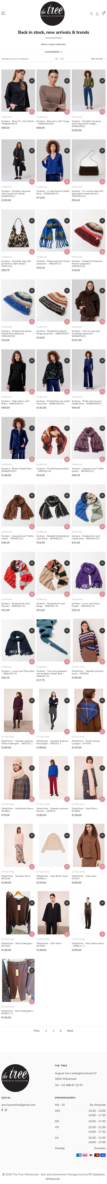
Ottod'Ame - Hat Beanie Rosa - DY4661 (17, 809)
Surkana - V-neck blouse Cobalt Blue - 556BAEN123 (53, 192)
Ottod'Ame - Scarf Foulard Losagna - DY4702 (85, 742)
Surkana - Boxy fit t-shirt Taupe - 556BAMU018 (53, 122)
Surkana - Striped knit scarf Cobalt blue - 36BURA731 (86, 537)
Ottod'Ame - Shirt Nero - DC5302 (50, 944)
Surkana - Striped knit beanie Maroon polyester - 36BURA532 (87, 263)
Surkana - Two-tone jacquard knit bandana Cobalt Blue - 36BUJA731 (52, 673)
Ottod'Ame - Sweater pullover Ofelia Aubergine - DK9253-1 (17, 742)
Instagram (6, 1110)
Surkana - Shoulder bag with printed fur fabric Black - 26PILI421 (16, 263)
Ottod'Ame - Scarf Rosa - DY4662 (85, 809)
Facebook (2, 1110)
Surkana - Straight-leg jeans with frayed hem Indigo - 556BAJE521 (86, 124)
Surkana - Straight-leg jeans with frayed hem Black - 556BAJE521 (16, 193)
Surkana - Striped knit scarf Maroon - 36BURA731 (15, 604)
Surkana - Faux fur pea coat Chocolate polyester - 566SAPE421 (86, 333)
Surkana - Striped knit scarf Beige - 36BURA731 (51, 604)
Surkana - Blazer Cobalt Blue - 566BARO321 (17, 469)
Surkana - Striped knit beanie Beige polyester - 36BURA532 (53, 332)
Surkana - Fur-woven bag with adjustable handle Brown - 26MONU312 (87, 193)
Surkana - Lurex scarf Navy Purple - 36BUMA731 (86, 604)
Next (70, 1030)
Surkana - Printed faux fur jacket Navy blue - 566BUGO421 (53, 402)
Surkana (6, 117)
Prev (37, 1030)
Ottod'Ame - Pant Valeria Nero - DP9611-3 (88, 944)
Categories (52, 52)
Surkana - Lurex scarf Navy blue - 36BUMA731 (17, 672)
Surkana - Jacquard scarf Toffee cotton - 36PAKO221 (88, 469)
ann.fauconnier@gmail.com (18, 1105)
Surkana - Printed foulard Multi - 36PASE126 (53, 469)
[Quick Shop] (32, 112)
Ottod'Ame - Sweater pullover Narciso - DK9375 (52, 809)
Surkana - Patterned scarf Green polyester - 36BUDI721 (53, 262)
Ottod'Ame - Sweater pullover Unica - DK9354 (88, 672)
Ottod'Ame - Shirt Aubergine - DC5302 (17, 944)
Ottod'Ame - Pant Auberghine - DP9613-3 (18, 1012)
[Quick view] (32, 81)
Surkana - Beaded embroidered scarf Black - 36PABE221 (53, 537)
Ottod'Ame (78, 667)
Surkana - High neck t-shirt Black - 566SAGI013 (15, 402)
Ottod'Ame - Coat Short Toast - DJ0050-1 (53, 877)
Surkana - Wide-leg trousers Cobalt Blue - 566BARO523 (87, 402)
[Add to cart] (102, 182)
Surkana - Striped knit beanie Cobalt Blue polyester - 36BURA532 (16, 333)
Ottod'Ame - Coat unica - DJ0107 (85, 877)
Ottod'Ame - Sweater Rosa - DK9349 (16, 877)
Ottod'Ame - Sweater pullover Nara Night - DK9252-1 (52, 742)
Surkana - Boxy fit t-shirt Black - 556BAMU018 (18, 122)
